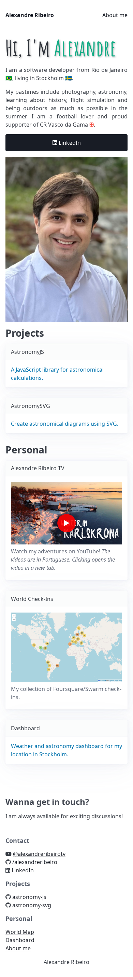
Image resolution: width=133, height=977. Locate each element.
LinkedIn (23, 870)
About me (115, 15)
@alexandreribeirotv (39, 854)
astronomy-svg (31, 905)
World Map (19, 932)
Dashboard (19, 940)
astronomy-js (29, 897)
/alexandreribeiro (34, 862)
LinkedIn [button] (69, 142)
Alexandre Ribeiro (29, 15)
